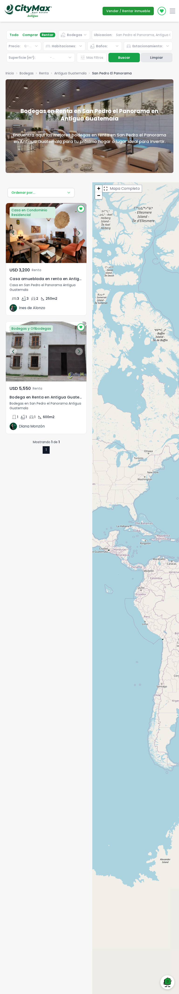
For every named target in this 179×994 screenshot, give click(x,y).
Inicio (10, 73)
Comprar (30, 35)
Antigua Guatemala (70, 73)
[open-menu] (172, 11)
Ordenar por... (23, 192)
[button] (98, 188)
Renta (44, 73)
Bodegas (27, 73)
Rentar (47, 35)
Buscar (124, 57)
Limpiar (156, 57)
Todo (14, 35)
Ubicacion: (103, 35)
